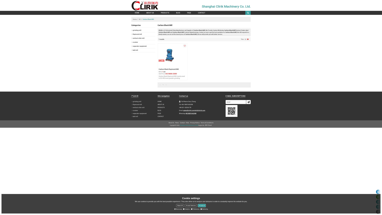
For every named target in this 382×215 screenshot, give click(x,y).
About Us (150, 13)
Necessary (179, 209)
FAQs (189, 13)
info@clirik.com (200, 110)
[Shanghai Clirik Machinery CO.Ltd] (145, 5)
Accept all (202, 205)
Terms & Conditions (207, 123)
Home (137, 13)
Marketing (205, 209)
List (245, 39)
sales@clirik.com (189, 110)
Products (165, 13)
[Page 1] (160, 84)
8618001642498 (191, 113)
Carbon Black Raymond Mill (169, 69)
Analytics (187, 209)
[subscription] (248, 102)
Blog (178, 13)
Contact (201, 13)
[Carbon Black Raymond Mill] (172, 55)
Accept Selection (191, 205)
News (177, 123)
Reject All (180, 205)
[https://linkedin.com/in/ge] (378, 192)
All (140, 19)
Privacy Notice (195, 123)
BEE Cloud (208, 125)
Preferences (196, 209)
